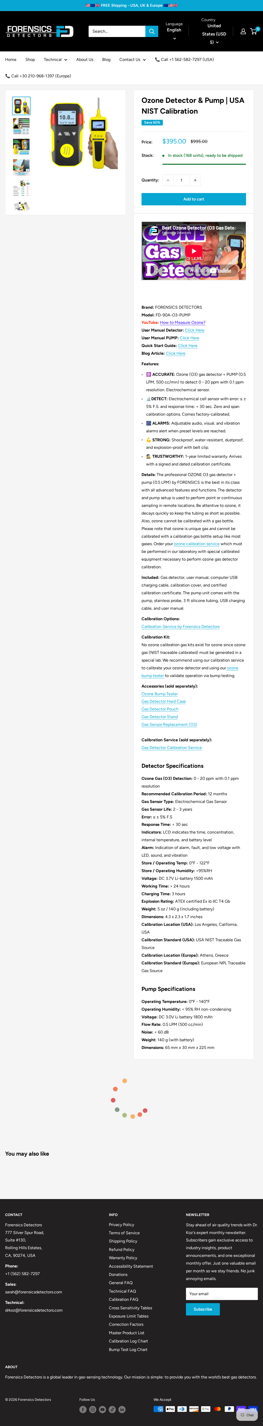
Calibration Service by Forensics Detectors (181, 626)
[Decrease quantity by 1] (168, 180)
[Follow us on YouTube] (102, 1409)
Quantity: (150, 180)
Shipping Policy (123, 1241)
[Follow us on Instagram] (92, 1409)
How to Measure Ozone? (182, 322)
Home (10, 59)
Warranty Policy (123, 1257)
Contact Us (129, 59)
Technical (53, 59)
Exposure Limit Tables (128, 1316)
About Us (84, 59)
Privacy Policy (121, 1224)
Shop (30, 59)
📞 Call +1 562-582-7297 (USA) (184, 59)
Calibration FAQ (123, 1299)
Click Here (194, 330)
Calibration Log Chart (128, 1341)
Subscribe (203, 1309)
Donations (118, 1274)
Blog (106, 59)
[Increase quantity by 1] (195, 180)
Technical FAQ (122, 1291)
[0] (253, 31)
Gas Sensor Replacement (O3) (169, 724)
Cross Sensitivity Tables (130, 1307)
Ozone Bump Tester (160, 693)
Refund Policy (121, 1249)
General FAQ (121, 1282)
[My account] (243, 31)
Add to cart (193, 199)
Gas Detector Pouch (160, 709)
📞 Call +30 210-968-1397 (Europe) (38, 76)
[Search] (151, 31)
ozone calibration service (197, 543)
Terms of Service (124, 1232)
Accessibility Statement (131, 1266)
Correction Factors (126, 1324)
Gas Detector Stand (160, 716)
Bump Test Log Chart (128, 1349)
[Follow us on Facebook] (83, 1409)
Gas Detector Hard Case (164, 701)
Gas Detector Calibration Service (172, 747)
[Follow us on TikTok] (112, 1409)
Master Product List (126, 1332)
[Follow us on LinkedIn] (122, 1409)
